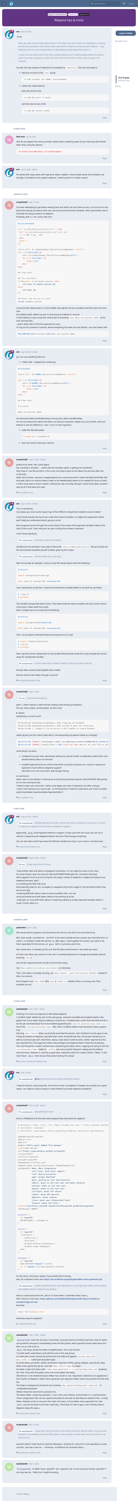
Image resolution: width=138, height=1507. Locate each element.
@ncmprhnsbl (23, 1340)
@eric (51, 944)
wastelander (27, 1079)
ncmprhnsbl (27, 540)
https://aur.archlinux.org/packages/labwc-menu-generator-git (73, 1279)
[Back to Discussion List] (3, 3)
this (96, 841)
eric (23, 698)
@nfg (19, 36)
